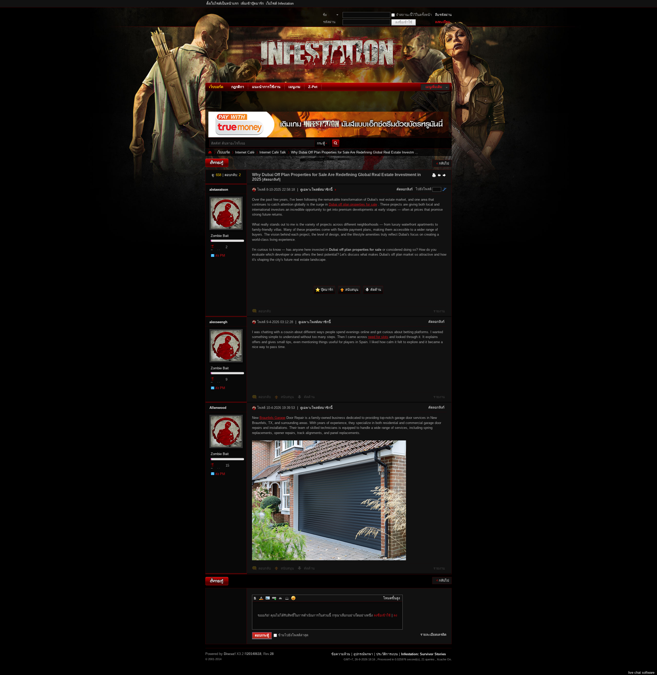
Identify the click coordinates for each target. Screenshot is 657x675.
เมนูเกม (294, 87)
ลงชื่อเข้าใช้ (382, 615)
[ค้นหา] (337, 143)
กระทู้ (321, 143)
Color (261, 598)
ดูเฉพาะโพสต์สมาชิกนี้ (316, 189)
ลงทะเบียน (442, 22)
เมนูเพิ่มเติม (434, 87)
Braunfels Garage (272, 418)
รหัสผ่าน (329, 22)
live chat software (641, 672)
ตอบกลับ (264, 311)
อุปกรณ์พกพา (363, 654)
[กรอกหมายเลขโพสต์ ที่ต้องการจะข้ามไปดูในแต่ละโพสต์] (444, 189)
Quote (280, 598)
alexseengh (218, 322)
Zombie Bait (220, 236)
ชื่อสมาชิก (327, 15)
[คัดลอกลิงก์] (271, 179)
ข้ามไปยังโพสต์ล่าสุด (293, 635)
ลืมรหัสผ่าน (443, 15)
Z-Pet (312, 87)
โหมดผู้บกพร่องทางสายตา (450, 3)
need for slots (378, 337)
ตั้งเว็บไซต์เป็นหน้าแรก (222, 3)
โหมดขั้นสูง (391, 598)
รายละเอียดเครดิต (433, 635)
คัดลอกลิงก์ (405, 189)
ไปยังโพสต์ (423, 189)
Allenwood (217, 408)
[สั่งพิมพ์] (434, 175)
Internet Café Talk (272, 152)
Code (286, 598)
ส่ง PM (220, 255)
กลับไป (444, 163)
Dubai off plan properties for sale (353, 204)
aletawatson (218, 189)
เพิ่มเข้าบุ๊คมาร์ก (252, 3)
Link (274, 598)
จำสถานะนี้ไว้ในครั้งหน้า (414, 15)
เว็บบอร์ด (216, 87)
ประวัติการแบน (387, 654)
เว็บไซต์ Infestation (280, 3)
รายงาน (439, 311)
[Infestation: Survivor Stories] (206, 79)
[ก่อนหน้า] (439, 175)
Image (267, 598)
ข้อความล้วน (340, 654)
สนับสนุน (288, 397)
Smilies (293, 598)
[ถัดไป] (444, 175)
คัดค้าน (309, 397)
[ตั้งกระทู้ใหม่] (216, 163)
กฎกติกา (237, 87)
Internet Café (244, 152)
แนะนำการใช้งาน (266, 87)
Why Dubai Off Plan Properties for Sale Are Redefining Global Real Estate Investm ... (354, 152)
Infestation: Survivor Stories (210, 152)
